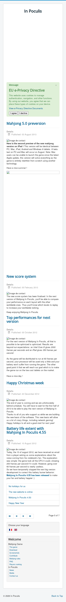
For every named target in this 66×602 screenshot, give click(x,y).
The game (13, 547)
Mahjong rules (14, 558)
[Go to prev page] (16, 516)
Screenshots (14, 552)
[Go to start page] (10, 516)
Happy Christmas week (25, 382)
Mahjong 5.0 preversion (26, 123)
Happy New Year (16, 503)
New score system (21, 276)
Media (11, 573)
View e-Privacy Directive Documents (26, 108)
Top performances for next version (28, 319)
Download (13, 550)
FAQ (11, 561)
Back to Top (57, 595)
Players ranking (15, 564)
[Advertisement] (33, 49)
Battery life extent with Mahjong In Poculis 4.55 (26, 430)
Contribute (13, 555)
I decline (23, 113)
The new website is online (21, 491)
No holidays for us (17, 486)
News (11, 570)
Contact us (13, 575)
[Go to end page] (30, 516)
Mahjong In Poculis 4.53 (20, 497)
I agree (13, 113)
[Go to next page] (23, 516)
